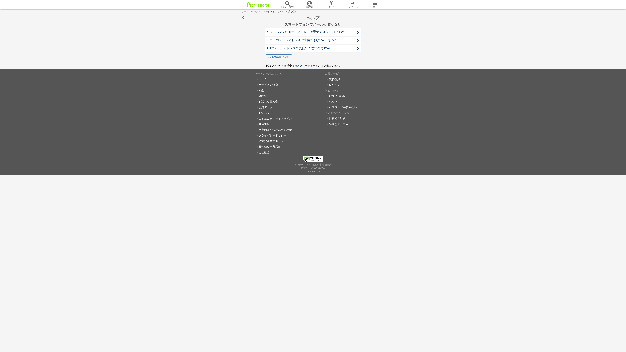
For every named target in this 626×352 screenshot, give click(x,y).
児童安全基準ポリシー (272, 141)
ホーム (263, 79)
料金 (261, 90)
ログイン (334, 84)
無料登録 (334, 79)
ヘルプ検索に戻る (278, 57)
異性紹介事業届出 (270, 146)
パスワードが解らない (343, 107)
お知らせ (264, 113)
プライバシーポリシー (272, 135)
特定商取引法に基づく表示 (275, 130)
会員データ (265, 107)
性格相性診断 (337, 118)
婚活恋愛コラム (338, 124)
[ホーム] (258, 4)
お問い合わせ (337, 96)
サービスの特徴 (268, 84)
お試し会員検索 (268, 101)
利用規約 (264, 124)
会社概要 (264, 152)
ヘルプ (333, 101)
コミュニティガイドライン (275, 118)
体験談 (263, 96)
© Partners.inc (313, 171)
